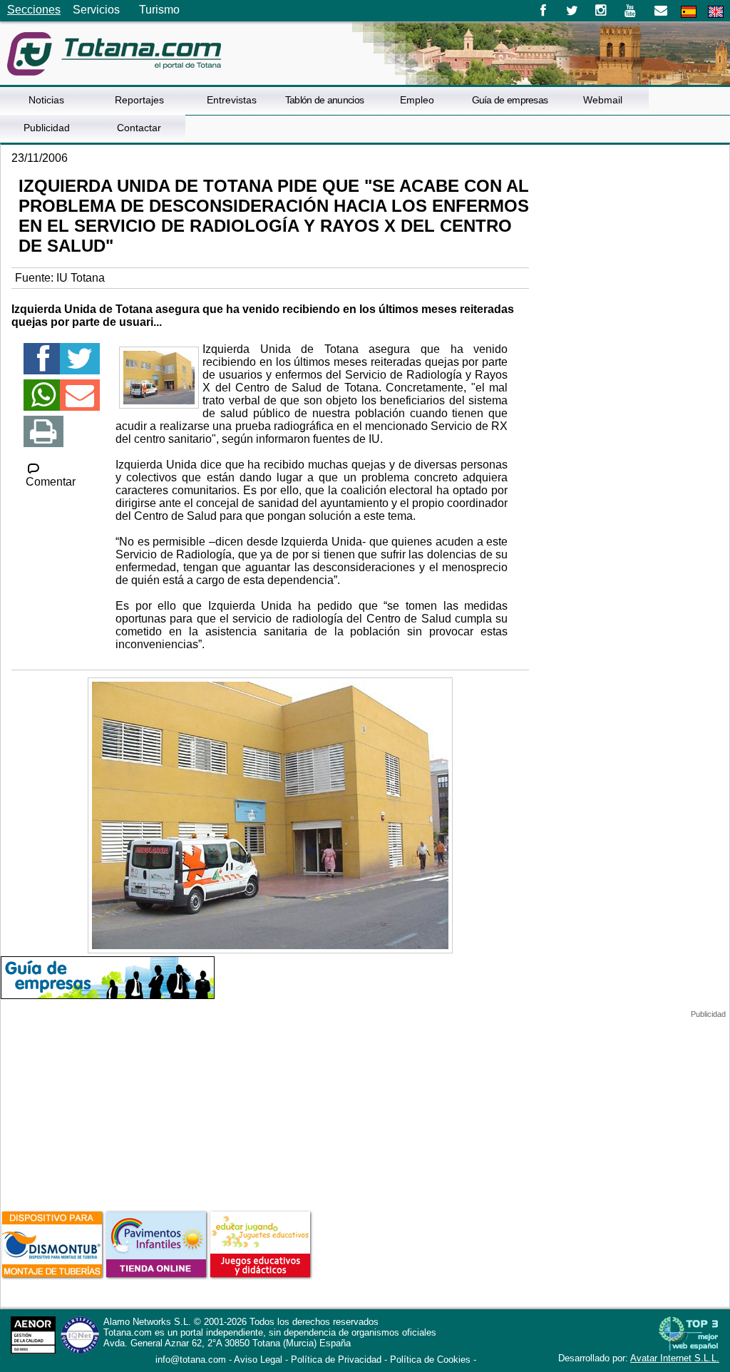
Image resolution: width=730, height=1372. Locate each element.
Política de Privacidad (336, 1359)
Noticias (46, 100)
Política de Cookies (430, 1359)
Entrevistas (232, 100)
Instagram (601, 10)
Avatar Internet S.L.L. (674, 1358)
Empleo (417, 100)
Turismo (159, 10)
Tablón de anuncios (324, 100)
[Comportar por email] (80, 401)
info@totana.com (190, 1359)
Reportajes (139, 100)
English (715, 11)
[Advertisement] (108, 1108)
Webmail (602, 100)
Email (660, 10)
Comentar (51, 482)
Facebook (542, 10)
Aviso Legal (258, 1359)
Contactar (139, 127)
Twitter (572, 10)
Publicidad (47, 127)
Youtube (631, 10)
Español (688, 11)
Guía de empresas (510, 100)
